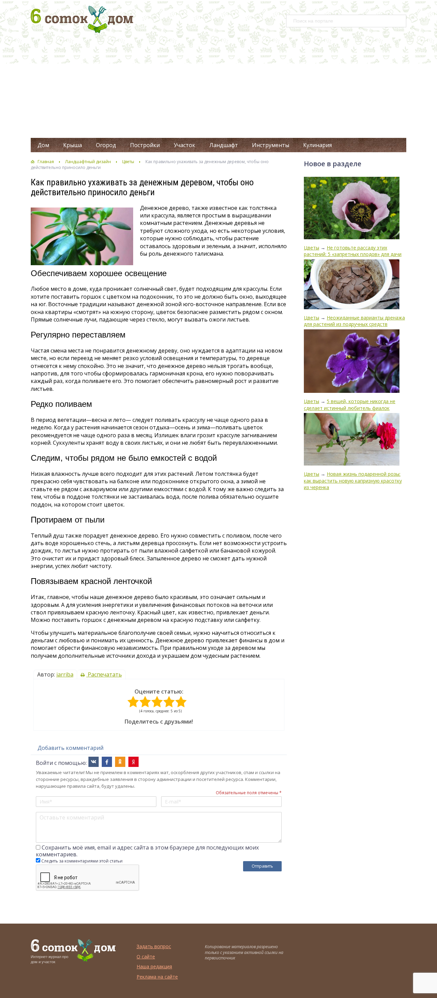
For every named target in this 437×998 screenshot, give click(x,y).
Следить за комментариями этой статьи (82, 861)
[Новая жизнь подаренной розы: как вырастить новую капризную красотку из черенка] (351, 440)
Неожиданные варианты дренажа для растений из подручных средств (354, 321)
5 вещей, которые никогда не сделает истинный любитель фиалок (349, 404)
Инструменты (270, 145)
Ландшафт (223, 145)
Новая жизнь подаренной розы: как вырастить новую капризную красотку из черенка (353, 480)
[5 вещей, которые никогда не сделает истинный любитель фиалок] (351, 362)
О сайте (146, 956)
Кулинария (317, 145)
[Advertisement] (218, 86)
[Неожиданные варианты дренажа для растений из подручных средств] (351, 285)
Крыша (72, 145)
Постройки (145, 145)
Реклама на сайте (157, 976)
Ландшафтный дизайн (88, 162)
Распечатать (104, 674)
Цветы (128, 162)
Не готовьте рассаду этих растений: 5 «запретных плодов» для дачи (352, 251)
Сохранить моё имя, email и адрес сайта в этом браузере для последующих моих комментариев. (147, 851)
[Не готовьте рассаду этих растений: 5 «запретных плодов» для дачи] (351, 209)
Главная (46, 162)
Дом (43, 145)
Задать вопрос (154, 946)
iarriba (64, 674)
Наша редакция (154, 966)
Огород (106, 145)
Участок (184, 145)
